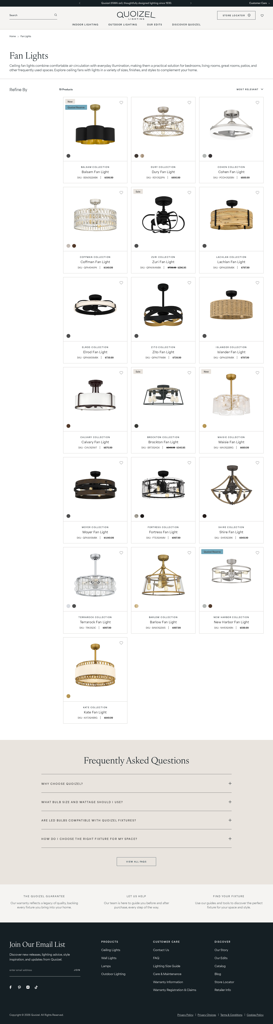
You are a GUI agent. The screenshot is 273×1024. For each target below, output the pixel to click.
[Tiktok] (36, 987)
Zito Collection (163, 347)
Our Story (221, 949)
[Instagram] (28, 987)
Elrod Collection (95, 347)
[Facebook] (11, 987)
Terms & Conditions (231, 1015)
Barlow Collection (163, 617)
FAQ (156, 957)
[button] (250, 89)
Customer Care (258, 3)
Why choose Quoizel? (62, 784)
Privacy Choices (207, 1015)
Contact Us (161, 949)
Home (12, 36)
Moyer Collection (95, 527)
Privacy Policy (185, 1015)
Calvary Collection (95, 437)
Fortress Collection (163, 527)
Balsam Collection (95, 166)
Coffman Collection (95, 256)
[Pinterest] (19, 987)
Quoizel (35, 1015)
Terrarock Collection (95, 617)
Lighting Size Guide (166, 965)
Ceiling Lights (110, 949)
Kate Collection (95, 707)
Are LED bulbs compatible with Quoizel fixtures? (88, 820)
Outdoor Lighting (113, 973)
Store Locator (234, 15)
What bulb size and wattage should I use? (82, 802)
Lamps (106, 965)
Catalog (220, 965)
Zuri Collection (163, 256)
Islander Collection (231, 347)
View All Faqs (136, 861)
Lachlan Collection (231, 256)
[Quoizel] (136, 15)
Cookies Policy (255, 1015)
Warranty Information (168, 981)
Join (77, 969)
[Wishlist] (262, 15)
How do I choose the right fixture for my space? (89, 839)
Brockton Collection (163, 437)
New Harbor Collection (231, 617)
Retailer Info (223, 989)
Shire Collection (231, 527)
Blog (218, 973)
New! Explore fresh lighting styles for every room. (136, 3)
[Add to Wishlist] (121, 102)
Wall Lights (108, 957)
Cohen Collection (231, 166)
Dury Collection (163, 166)
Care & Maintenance (167, 973)
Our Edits (221, 957)
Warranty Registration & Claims (174, 989)
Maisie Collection (231, 437)
